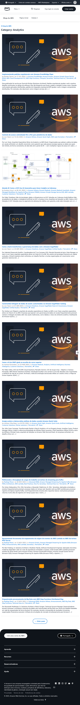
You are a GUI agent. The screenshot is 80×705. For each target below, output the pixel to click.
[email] (54, 687)
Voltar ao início (39, 700)
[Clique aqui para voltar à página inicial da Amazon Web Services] (7, 10)
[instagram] (62, 684)
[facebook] (56, 684)
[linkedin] (59, 684)
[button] (76, 2)
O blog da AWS (6, 26)
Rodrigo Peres (8, 482)
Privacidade (8, 693)
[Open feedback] (78, 352)
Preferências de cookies (32, 693)
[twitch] (66, 684)
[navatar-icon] (75, 2)
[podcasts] (72, 684)
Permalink (69, 78)
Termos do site (18, 693)
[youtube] (69, 684)
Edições (34, 18)
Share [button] (29, 194)
